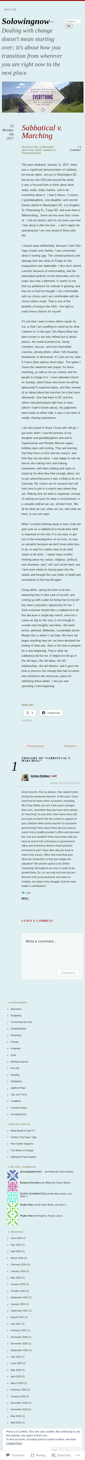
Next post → (71, 746)
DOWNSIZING (18, 1028)
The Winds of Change (22, 1150)
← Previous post (34, 746)
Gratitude (28, 150)
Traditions (16, 1101)
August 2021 (17, 1317)
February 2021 (18, 1330)
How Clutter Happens (22, 1143)
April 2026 (16, 1251)
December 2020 (19, 1337)
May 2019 (16, 1416)
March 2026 (17, 1258)
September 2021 (19, 1310)
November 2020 (19, 1343)
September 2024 (19, 1297)
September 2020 (19, 1350)
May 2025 (16, 1277)
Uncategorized (18, 1114)
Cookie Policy (14, 1443)
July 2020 (16, 1356)
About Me (10, 9)
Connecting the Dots (21, 1022)
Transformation (31, 153)
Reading (15, 1075)
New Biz (15, 1068)
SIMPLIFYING (18, 1088)
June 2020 (16, 1363)
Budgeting (16, 1015)
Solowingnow (26, 21)
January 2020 (18, 1396)
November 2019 (19, 1409)
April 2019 (16, 1422)
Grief (38, 150)
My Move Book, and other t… (52, 1204)
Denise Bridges (40, 776)
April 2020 (16, 1376)
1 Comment (75, 149)
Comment (68, 973)
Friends (15, 1042)
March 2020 (17, 1383)
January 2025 (18, 1284)
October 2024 (18, 1291)
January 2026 (18, 1271)
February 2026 (18, 1264)
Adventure (16, 1009)
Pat (36, 147)
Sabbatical (49, 150)
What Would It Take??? (23, 1130)
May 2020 (16, 1370)
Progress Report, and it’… (51, 1215)
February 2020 (18, 1389)
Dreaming (48, 147)
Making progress (20, 1061)
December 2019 (19, 1403)
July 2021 (16, 1324)
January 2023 (18, 1304)
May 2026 (16, 1244)
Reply (25, 898)
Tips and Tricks (19, 1094)
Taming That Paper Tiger (24, 1137)
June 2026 (16, 1238)
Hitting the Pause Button (23, 1157)
